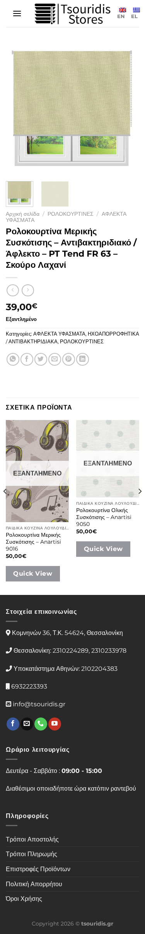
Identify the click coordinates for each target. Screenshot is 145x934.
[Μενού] (17, 13)
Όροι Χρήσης (24, 898)
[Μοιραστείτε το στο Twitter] (40, 359)
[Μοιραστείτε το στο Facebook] (26, 359)
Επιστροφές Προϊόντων (38, 869)
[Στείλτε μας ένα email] (26, 724)
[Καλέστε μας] (40, 724)
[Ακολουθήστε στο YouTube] (54, 724)
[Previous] (18, 109)
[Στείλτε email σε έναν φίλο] (54, 359)
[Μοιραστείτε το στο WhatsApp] (13, 359)
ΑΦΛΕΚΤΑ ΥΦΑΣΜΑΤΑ (59, 334)
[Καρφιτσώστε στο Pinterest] (68, 359)
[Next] (127, 109)
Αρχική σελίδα (22, 214)
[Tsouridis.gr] (72, 13)
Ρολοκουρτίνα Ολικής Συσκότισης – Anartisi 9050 (103, 517)
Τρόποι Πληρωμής (31, 854)
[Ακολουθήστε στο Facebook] (13, 724)
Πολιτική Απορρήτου (34, 884)
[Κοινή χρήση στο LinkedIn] (82, 359)
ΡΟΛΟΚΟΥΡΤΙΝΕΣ (71, 214)
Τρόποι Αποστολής (32, 839)
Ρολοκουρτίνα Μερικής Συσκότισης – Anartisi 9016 (33, 541)
